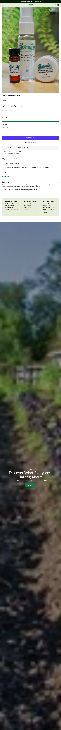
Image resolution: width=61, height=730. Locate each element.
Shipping (4, 159)
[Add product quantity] (8, 127)
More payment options (30, 142)
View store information (9, 155)
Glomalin (4, 98)
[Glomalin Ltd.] (30, 4)
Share (5, 172)
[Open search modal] (55, 4)
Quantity (4, 124)
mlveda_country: (7, 110)
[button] (5, 176)
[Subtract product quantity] (3, 127)
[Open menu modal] (2, 4)
